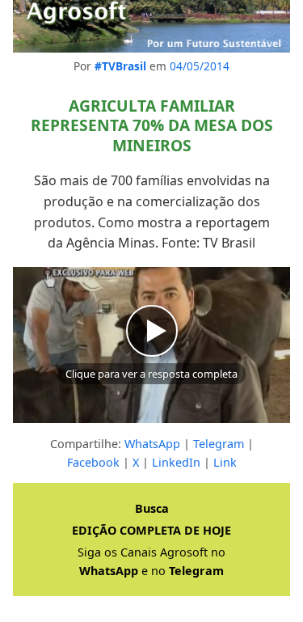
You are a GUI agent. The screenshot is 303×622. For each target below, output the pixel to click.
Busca (152, 508)
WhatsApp (152, 443)
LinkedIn (176, 462)
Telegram (218, 443)
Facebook (93, 462)
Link (225, 462)
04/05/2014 (199, 66)
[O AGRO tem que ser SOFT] (151, 26)
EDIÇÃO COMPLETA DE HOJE (151, 530)
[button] (151, 345)
